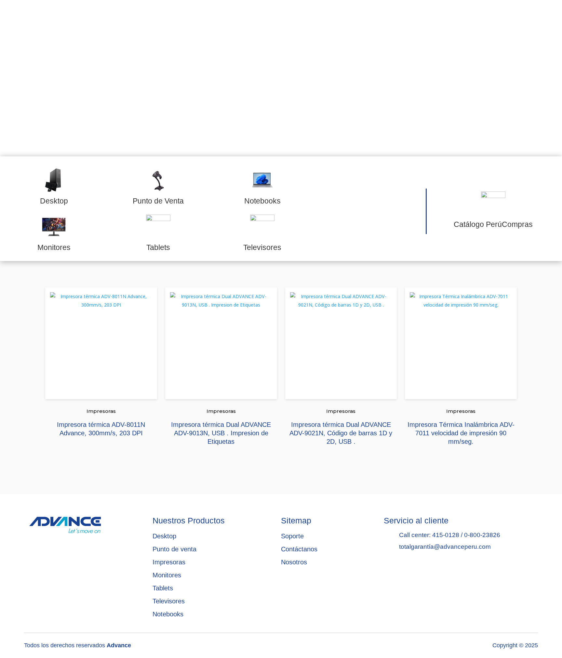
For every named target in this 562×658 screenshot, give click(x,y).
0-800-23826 (482, 535)
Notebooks (168, 614)
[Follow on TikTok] (525, 16)
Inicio (146, 17)
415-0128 (445, 535)
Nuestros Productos (287, 17)
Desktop (164, 536)
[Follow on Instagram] (541, 16)
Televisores (169, 601)
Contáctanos (443, 17)
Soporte (374, 17)
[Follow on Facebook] (508, 16)
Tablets (163, 588)
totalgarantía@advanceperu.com (445, 546)
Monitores (167, 575)
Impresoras (101, 411)
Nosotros (207, 17)
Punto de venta (174, 549)
